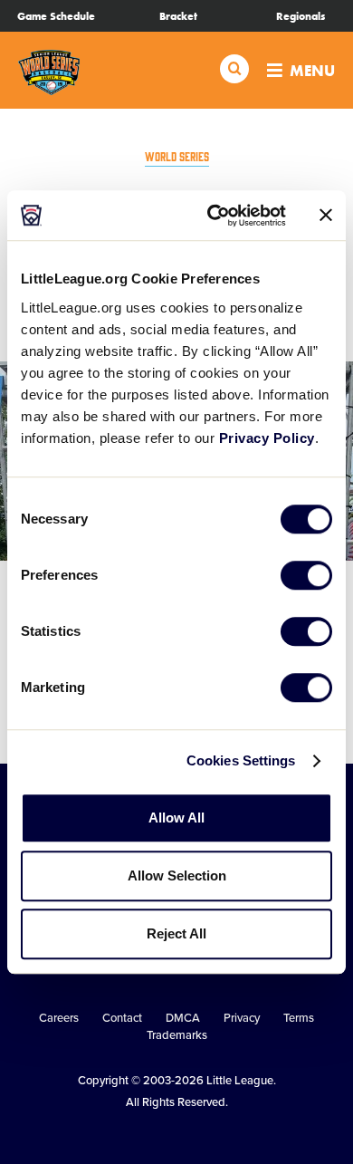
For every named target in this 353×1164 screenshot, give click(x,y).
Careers (59, 1018)
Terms (298, 1018)
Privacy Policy (267, 438)
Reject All (176, 933)
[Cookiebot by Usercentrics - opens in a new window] (214, 215)
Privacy (242, 1018)
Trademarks (177, 1035)
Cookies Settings (241, 760)
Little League (239, 1080)
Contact (122, 1018)
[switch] (306, 575)
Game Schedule (56, 16)
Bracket (178, 16)
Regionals (300, 16)
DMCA (183, 1018)
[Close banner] (326, 215)
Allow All (176, 817)
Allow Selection (177, 875)
